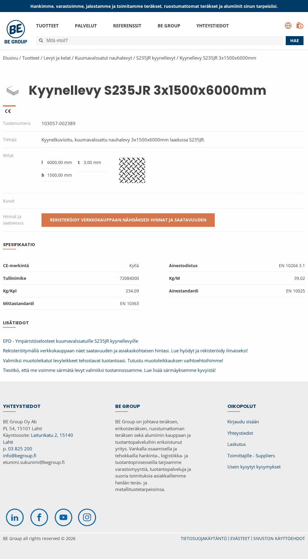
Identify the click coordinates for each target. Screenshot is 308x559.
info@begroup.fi (19, 455)
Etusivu (10, 58)
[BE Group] (16, 32)
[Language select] (288, 25)
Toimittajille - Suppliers (251, 455)
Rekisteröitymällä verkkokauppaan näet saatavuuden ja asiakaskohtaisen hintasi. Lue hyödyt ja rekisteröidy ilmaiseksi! (125, 350)
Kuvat (8, 201)
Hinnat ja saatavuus (13, 220)
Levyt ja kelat (57, 58)
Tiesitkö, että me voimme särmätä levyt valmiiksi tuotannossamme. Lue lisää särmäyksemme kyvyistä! (109, 370)
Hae (294, 40)
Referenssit (127, 26)
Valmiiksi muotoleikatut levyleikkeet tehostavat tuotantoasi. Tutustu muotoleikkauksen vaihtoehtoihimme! (113, 360)
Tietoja (10, 139)
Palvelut (86, 26)
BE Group (169, 26)
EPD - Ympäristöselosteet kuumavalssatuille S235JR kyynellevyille (70, 341)
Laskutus (236, 444)
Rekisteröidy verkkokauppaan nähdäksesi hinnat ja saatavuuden (128, 220)
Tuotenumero (16, 123)
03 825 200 (20, 449)
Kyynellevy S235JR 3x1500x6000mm (218, 58)
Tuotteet (47, 26)
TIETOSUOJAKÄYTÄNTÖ (204, 538)
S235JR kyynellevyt (155, 58)
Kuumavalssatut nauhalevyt (103, 58)
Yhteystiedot (212, 26)
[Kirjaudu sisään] (299, 25)
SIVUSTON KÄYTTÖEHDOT (279, 538)
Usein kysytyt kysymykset (254, 467)
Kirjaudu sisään (243, 421)
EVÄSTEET (240, 538)
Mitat (8, 155)
